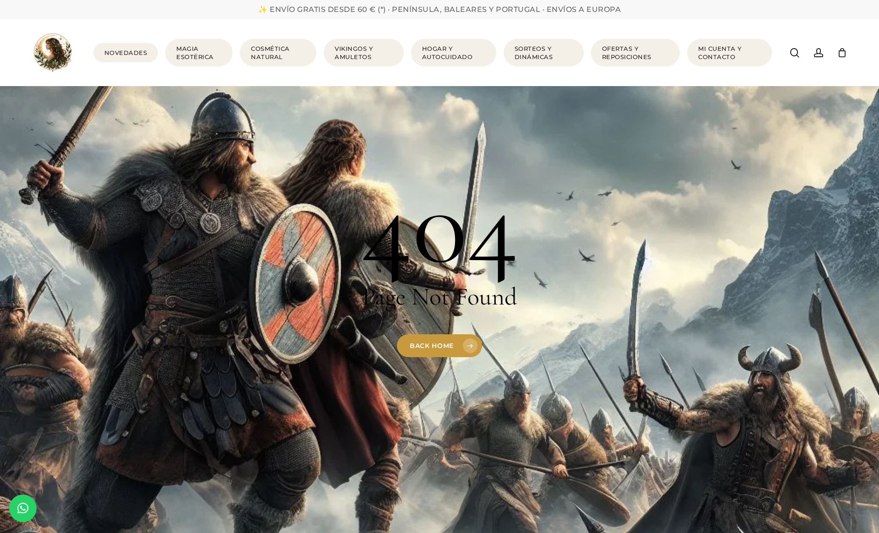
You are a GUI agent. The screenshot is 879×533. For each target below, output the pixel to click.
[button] (23, 508)
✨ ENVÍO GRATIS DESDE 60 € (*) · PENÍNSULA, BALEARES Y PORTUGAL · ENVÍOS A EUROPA (439, 9)
